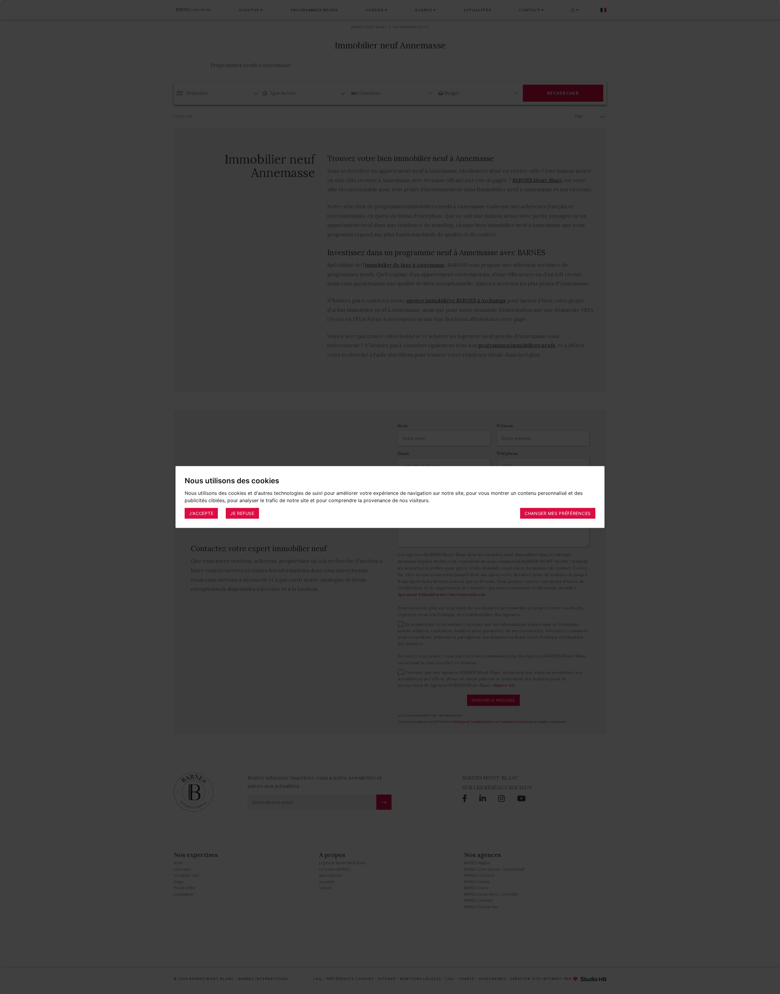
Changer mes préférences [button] (558, 513)
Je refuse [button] (242, 513)
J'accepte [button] (201, 513)
